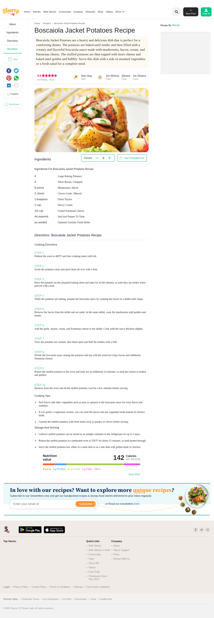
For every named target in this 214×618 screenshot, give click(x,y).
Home (27, 11)
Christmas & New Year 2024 (97, 578)
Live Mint (66, 599)
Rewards (90, 11)
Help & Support (121, 550)
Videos (109, 11)
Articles (37, 11)
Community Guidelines (98, 586)
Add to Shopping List (134, 158)
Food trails (94, 571)
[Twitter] (201, 529)
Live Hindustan (51, 599)
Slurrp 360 (93, 563)
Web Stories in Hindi (99, 550)
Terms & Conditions (60, 586)
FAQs (116, 554)
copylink (14, 94)
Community (65, 11)
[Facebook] (195, 529)
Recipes (47, 23)
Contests (78, 11)
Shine (93, 599)
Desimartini (81, 599)
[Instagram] (207, 529)
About (116, 545)
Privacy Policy (20, 586)
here (137, 503)
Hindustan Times (30, 599)
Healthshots (106, 599)
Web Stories (49, 11)
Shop (100, 11)
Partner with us (121, 558)
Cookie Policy (39, 586)
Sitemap (78, 586)
